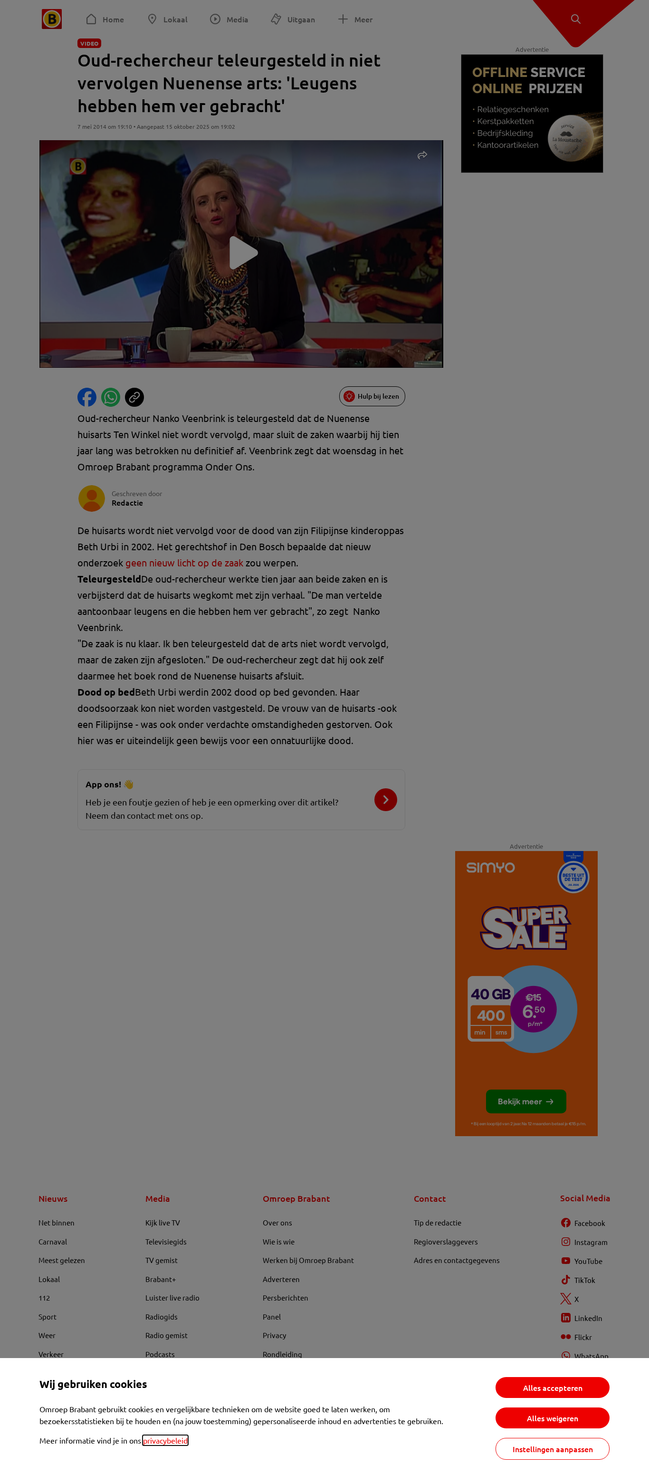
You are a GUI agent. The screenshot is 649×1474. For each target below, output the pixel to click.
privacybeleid (165, 1440)
